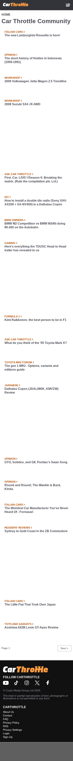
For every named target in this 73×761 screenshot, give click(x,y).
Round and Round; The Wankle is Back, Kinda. (32, 487)
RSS (5, 726)
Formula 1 (12, 316)
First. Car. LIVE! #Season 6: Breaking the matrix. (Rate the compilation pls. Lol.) (33, 179)
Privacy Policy (11, 722)
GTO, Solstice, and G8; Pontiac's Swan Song (35, 462)
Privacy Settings (12, 729)
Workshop (12, 77)
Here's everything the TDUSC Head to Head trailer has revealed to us (35, 248)
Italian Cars (13, 31)
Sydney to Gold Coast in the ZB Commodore (36, 531)
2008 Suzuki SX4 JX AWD (22, 104)
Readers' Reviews (17, 527)
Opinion (10, 54)
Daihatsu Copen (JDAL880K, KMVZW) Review (31, 390)
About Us (8, 712)
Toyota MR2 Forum (18, 362)
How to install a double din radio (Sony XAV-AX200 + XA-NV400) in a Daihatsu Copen (35, 202)
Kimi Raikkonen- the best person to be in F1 (35, 319)
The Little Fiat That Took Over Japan (30, 604)
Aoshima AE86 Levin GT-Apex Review (31, 627)
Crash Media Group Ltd (20, 690)
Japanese (11, 385)
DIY (6, 197)
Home (5, 14)
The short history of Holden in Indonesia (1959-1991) (33, 60)
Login (6, 733)
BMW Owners (13, 220)
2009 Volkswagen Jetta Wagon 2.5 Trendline (35, 81)
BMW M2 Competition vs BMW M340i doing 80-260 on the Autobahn (34, 225)
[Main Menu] (68, 5)
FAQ (5, 719)
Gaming (9, 243)
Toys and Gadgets (17, 623)
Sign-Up (8, 737)
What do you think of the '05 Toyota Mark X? (35, 342)
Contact (7, 715)
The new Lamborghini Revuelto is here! (32, 35)
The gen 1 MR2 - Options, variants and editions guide (31, 367)
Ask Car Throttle (17, 174)
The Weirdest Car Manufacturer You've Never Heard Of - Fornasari (36, 510)
